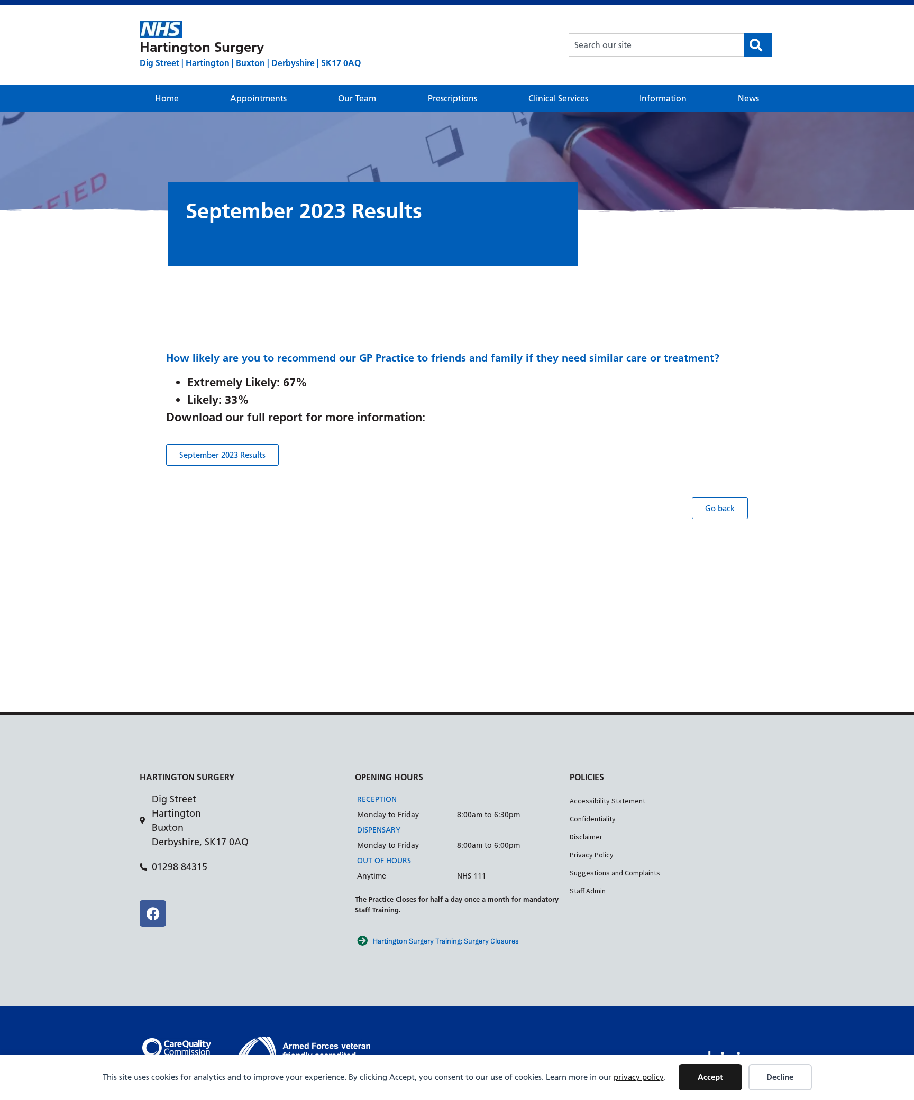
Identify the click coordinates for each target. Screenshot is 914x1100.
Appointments (258, 98)
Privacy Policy (592, 854)
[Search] (758, 45)
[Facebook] (153, 913)
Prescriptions (452, 98)
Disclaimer (586, 837)
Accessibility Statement (607, 801)
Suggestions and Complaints (615, 872)
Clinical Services (558, 98)
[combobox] (656, 45)
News (748, 98)
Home (167, 98)
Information (663, 98)
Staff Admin (588, 890)
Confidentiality (593, 819)
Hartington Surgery (202, 47)
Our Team (357, 98)
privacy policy (639, 1077)
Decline (779, 1077)
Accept (710, 1077)
